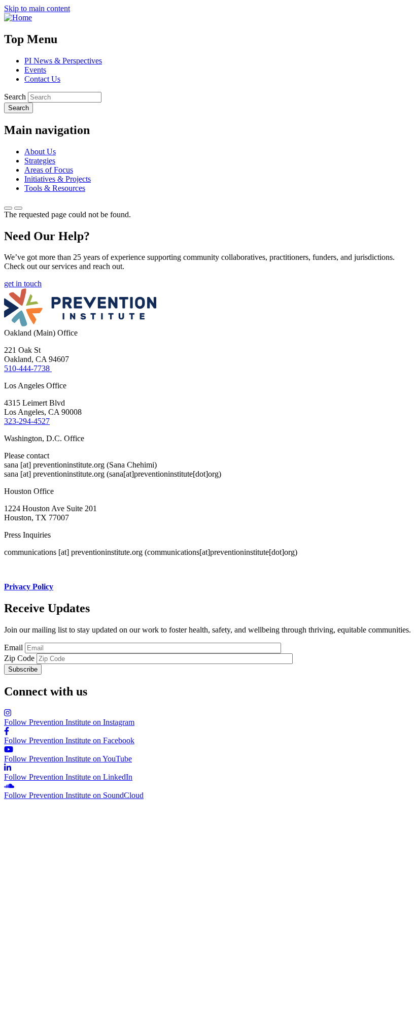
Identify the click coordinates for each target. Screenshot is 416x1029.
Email (13, 647)
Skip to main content (37, 8)
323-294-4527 (27, 421)
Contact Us (42, 79)
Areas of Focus (48, 169)
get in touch (23, 283)
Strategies (39, 160)
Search (15, 96)
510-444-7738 (28, 368)
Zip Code (19, 658)
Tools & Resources (54, 188)
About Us (40, 151)
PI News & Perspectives (63, 60)
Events (35, 69)
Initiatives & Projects (57, 179)
